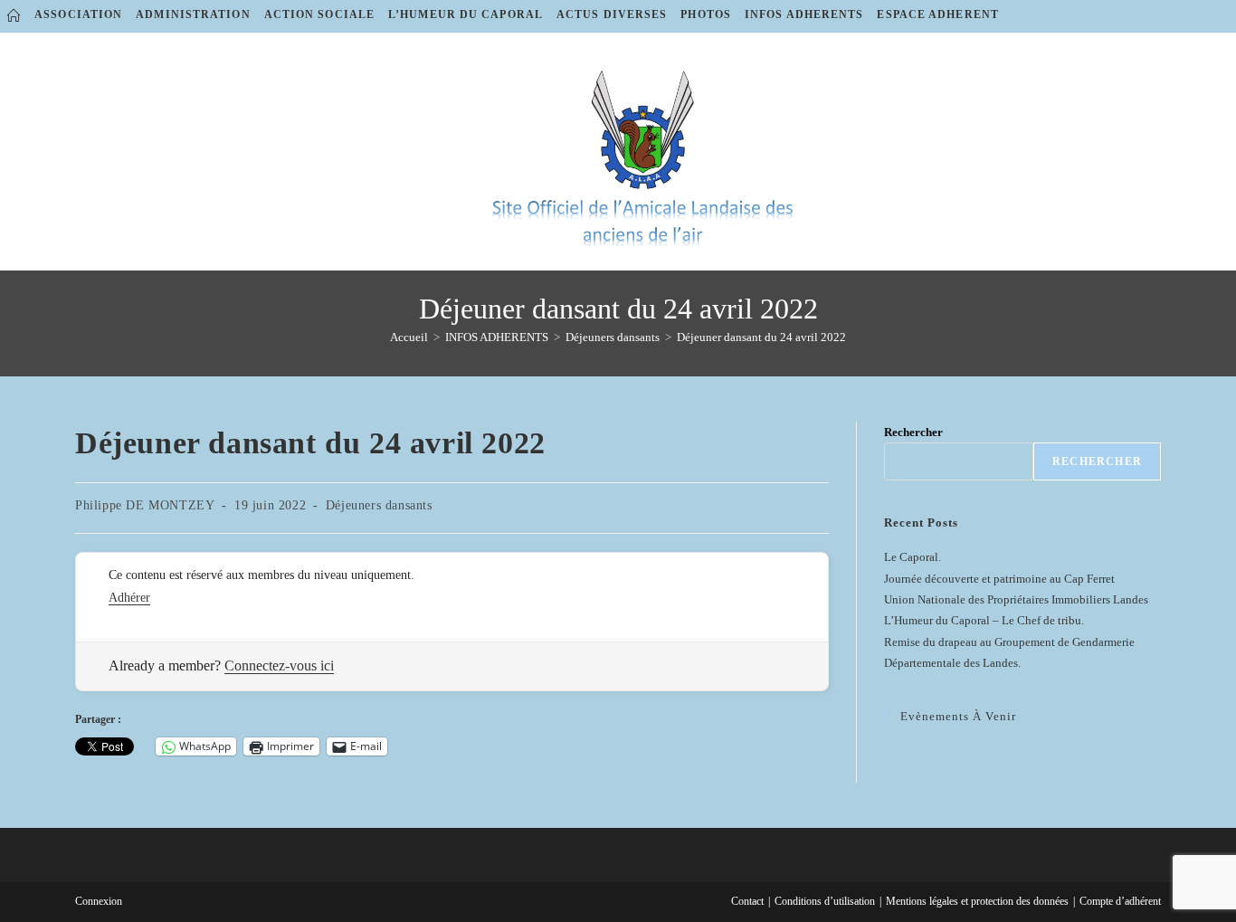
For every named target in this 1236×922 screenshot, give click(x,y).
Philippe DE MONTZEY (144, 505)
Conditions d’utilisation (825, 901)
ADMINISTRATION (193, 14)
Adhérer (129, 597)
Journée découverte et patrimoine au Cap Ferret (999, 578)
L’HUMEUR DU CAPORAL (465, 14)
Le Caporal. (912, 557)
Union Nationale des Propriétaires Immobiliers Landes (1016, 599)
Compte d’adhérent (1120, 901)
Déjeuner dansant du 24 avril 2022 (761, 337)
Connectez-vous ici (279, 665)
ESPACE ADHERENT (938, 14)
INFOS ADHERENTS (804, 14)
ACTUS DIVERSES (611, 14)
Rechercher (913, 432)
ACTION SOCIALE (319, 14)
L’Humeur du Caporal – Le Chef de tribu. (984, 620)
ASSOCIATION (78, 14)
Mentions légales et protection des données (977, 901)
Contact (747, 901)
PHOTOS (705, 14)
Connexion (98, 901)
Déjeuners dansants (379, 505)
